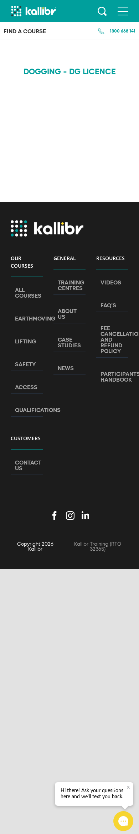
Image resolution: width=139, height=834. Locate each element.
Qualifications (27, 410)
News (66, 368)
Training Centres (70, 285)
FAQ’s (108, 305)
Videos (111, 282)
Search (102, 11)
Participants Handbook (113, 376)
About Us (67, 313)
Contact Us (27, 465)
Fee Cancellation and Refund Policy (113, 339)
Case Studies (69, 342)
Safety (25, 364)
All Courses (27, 292)
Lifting (25, 341)
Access (26, 387)
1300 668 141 (122, 31)
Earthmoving (27, 318)
